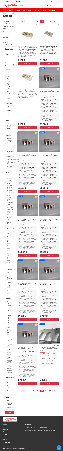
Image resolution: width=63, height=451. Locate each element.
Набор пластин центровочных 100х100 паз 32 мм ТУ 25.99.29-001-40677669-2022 (49, 219)
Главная (5, 13)
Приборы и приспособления (8, 32)
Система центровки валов (8, 27)
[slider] (5, 65)
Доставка (37, 10)
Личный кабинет (7, 442)
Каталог (9, 10)
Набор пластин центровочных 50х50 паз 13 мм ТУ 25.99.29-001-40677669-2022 (26, 347)
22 (50, 21)
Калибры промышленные (7, 43)
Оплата (45, 10)
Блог (24, 10)
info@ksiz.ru (18, 1)
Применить (9, 412)
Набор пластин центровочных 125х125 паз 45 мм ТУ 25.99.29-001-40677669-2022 (27, 219)
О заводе (17, 10)
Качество (30, 10)
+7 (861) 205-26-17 (7, 1)
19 (37, 21)
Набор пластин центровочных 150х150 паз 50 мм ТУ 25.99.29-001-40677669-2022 (27, 155)
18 (33, 21)
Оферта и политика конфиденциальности (46, 1)
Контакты (5, 439)
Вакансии (52, 10)
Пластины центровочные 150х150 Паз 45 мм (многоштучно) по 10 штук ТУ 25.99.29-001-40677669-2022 (49, 348)
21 (46, 21)
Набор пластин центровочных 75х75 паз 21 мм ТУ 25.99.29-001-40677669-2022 (27, 283)
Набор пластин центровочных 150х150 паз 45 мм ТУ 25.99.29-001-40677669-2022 (49, 155)
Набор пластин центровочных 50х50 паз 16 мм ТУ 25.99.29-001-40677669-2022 (48, 283)
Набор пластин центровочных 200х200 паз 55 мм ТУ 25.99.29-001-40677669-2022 (49, 91)
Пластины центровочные (7, 22)
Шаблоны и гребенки (6, 38)
